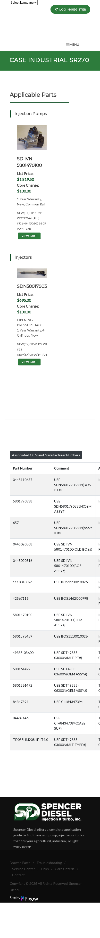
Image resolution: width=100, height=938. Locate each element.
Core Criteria (65, 869)
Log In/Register (72, 9)
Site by (15, 897)
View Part (29, 235)
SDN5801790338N (36, 286)
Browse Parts (20, 863)
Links (45, 869)
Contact (18, 875)
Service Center (23, 869)
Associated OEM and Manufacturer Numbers (46, 455)
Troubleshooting (49, 863)
